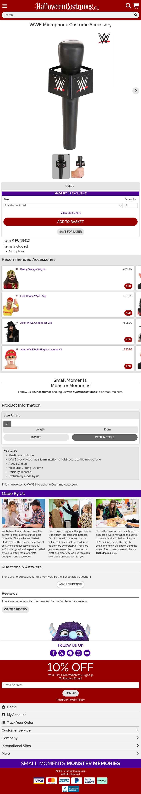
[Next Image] (135, 90)
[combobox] (67, 15)
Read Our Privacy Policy (71, 699)
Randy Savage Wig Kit (33, 269)
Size (6, 199)
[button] (136, 6)
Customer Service (16, 730)
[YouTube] (87, 653)
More (6, 754)
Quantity (130, 199)
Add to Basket (70, 222)
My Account (16, 715)
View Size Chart (71, 212)
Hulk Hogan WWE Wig (33, 296)
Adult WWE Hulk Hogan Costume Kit (41, 349)
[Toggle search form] (128, 6)
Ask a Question (70, 584)
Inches (36, 437)
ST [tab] (7, 423)
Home (12, 707)
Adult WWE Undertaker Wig (36, 322)
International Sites (16, 746)
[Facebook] (53, 653)
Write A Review (15, 609)
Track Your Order (20, 723)
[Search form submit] (135, 15)
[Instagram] (78, 653)
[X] (61, 653)
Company (10, 738)
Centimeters (104, 437)
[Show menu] (4, 6)
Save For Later (70, 231)
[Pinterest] (70, 653)
